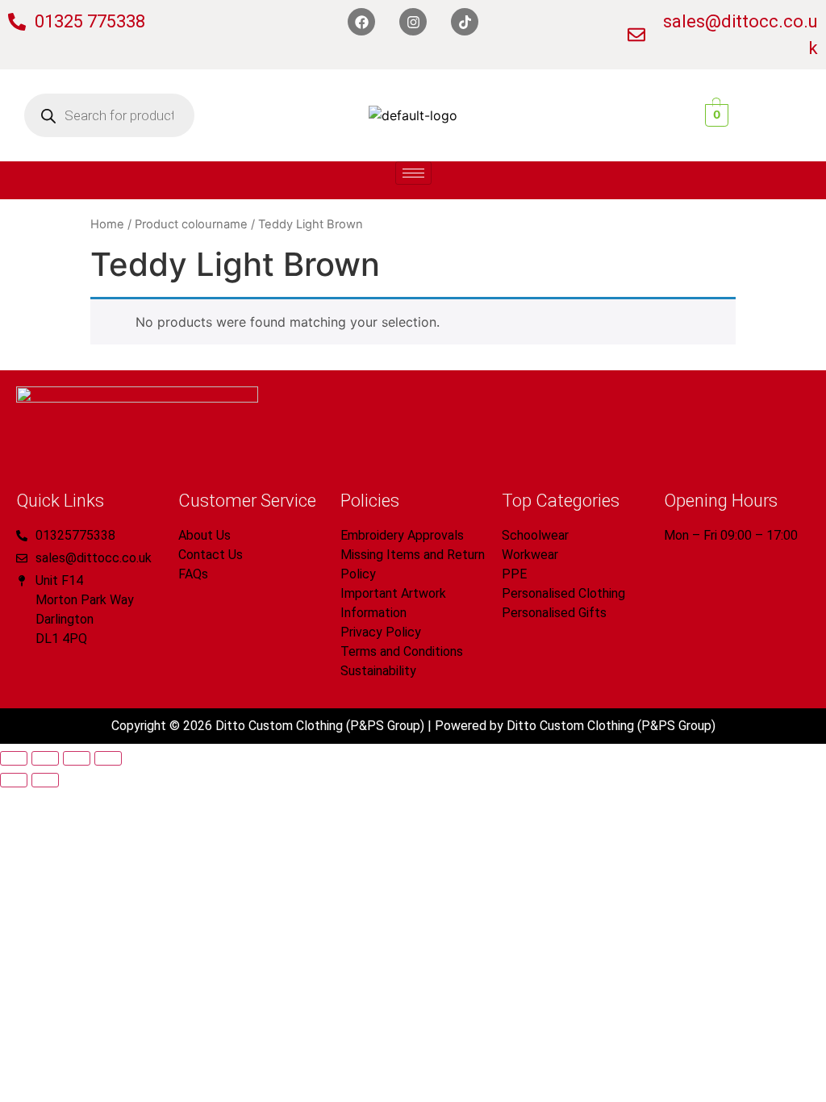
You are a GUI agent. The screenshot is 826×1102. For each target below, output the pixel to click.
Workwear (530, 554)
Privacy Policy (380, 632)
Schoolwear (535, 535)
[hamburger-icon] (413, 173)
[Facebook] (361, 21)
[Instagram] (413, 21)
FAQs (193, 574)
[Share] (76, 758)
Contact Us (210, 554)
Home (107, 224)
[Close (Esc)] (108, 758)
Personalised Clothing (563, 593)
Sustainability (378, 670)
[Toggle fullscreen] (45, 758)
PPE (514, 574)
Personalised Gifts (554, 612)
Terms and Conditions (401, 651)
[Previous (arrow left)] (13, 780)
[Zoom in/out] (13, 758)
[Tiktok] (464, 21)
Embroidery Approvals (402, 535)
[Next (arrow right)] (45, 780)
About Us (204, 535)
